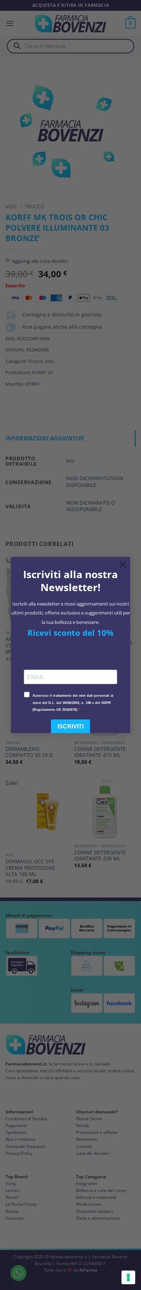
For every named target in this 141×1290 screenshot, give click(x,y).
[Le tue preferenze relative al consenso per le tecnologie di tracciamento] (128, 1277)
